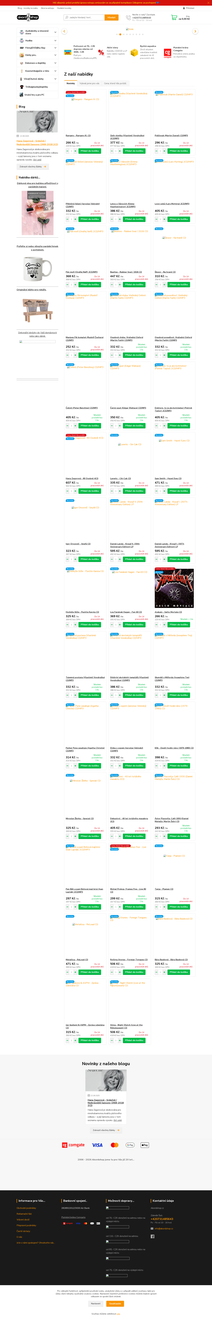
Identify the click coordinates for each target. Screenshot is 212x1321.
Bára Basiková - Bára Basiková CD (171, 959)
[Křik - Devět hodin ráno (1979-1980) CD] (174, 724)
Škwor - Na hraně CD (165, 272)
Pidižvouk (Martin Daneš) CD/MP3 (171, 135)
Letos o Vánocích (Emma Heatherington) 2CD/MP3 (122, 205)
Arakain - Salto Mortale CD (168, 612)
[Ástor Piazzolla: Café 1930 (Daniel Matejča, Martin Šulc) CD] (174, 795)
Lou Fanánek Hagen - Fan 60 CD (126, 612)
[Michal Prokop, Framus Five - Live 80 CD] (129, 865)
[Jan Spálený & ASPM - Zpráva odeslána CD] (85, 1001)
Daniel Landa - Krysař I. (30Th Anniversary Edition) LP (169, 545)
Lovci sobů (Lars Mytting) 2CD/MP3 (172, 203)
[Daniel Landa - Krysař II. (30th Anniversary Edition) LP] (129, 520)
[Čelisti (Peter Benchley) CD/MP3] (85, 384)
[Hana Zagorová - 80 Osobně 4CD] (85, 455)
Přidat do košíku (90, 151)
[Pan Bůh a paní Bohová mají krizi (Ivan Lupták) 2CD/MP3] (85, 865)
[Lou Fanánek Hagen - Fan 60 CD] (129, 588)
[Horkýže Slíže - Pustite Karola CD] (85, 588)
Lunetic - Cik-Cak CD (120, 478)
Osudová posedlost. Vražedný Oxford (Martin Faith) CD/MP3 (173, 339)
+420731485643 (141, 17)
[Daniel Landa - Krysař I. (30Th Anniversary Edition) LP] (174, 520)
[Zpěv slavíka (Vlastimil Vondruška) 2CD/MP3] (129, 112)
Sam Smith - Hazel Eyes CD (168, 478)
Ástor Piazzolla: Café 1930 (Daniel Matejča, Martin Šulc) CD (171, 820)
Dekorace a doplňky (35, 63)
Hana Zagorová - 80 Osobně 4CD (82, 478)
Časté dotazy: (23, 1231)
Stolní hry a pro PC (34, 94)
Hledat (112, 17)
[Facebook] (154, 1237)
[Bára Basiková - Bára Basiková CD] (174, 936)
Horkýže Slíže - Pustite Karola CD (82, 612)
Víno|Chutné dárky (34, 78)
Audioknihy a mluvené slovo (37, 32)
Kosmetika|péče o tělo (37, 71)
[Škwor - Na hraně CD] (174, 248)
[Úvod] (39, 17)
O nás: (19, 1237)
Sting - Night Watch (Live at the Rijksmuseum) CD (126, 1026)
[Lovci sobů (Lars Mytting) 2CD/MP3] (174, 180)
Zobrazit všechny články (31, 166)
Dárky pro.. (31, 55)
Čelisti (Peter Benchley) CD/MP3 (82, 408)
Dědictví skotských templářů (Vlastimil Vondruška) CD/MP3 (129, 679)
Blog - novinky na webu (28, 8)
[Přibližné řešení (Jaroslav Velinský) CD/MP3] (85, 180)
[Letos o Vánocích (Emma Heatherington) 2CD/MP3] (129, 180)
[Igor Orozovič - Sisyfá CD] (85, 520)
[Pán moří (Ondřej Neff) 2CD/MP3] (85, 248)
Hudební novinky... (64, 8)
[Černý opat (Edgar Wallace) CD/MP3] (129, 384)
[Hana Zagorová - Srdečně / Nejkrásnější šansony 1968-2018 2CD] (37, 122)
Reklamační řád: (24, 1213)
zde (118, 1313)
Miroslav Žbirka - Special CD (80, 818)
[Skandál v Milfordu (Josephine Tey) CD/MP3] (174, 654)
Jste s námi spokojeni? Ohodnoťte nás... (36, 1242)
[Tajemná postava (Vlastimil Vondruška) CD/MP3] (85, 654)
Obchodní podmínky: (26, 1208)
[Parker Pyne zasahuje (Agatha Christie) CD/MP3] (85, 724)
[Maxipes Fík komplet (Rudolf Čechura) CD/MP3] (85, 314)
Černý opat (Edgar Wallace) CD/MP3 (128, 408)
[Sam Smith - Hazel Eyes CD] (174, 455)
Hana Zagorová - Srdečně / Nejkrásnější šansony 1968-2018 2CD (37, 142)
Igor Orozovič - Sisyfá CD (78, 543)
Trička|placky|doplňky (36, 86)
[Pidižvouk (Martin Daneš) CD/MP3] (174, 112)
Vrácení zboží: (23, 1219)
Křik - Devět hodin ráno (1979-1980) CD (174, 748)
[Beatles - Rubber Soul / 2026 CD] (129, 248)
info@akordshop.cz (164, 1228)
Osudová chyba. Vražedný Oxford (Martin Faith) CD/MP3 (126, 339)
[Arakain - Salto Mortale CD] (174, 588)
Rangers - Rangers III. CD (78, 135)
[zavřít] (208, 2)
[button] (64, 31)
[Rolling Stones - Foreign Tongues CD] (129, 936)
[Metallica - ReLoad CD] (85, 936)
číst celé (37, 159)
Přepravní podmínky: (26, 1225)
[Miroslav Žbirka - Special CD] (85, 795)
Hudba (28, 40)
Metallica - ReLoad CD (77, 959)
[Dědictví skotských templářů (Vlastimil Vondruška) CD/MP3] (129, 654)
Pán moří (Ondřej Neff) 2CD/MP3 (81, 272)
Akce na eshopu (47, 8)
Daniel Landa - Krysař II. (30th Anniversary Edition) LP (125, 545)
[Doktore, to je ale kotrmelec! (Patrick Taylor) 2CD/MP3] (174, 384)
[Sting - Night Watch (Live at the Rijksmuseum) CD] (129, 1001)
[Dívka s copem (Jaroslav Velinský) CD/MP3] (129, 724)
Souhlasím (115, 1303)
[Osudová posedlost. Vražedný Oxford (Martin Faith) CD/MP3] (174, 314)
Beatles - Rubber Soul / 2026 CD (126, 272)
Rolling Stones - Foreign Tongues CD (129, 959)
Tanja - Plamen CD (164, 889)
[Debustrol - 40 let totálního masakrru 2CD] (129, 795)
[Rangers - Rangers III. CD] (85, 112)
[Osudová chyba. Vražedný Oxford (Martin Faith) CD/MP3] (129, 314)
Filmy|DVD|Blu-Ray (35, 47)
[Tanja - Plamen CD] (174, 865)
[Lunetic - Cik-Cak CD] (129, 455)
